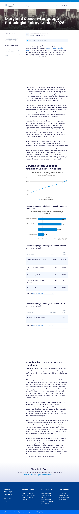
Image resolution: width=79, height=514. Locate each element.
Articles (6, 502)
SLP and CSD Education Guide (11, 54)
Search (76, 5)
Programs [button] (29, 6)
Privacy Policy (39, 512)
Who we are (7, 498)
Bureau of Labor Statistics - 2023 (43, 293)
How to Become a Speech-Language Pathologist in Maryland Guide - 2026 (12, 39)
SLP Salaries (62, 493)
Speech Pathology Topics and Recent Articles (39, 475)
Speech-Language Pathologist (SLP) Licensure (46, 495)
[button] (67, 6)
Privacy (67, 1)
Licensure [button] (40, 6)
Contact (74, 1)
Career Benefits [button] (53, 6)
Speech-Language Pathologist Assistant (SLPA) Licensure (47, 501)
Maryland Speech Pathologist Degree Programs (12, 50)
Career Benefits (63, 495)
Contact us (7, 500)
